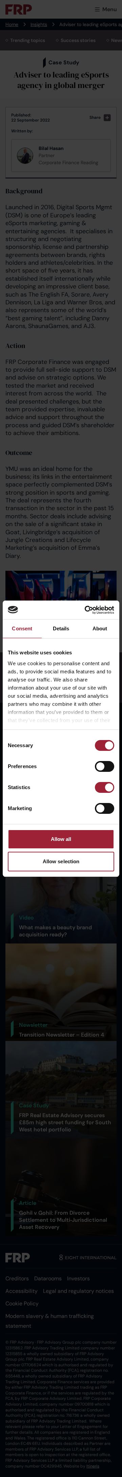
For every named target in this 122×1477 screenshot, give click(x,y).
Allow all (61, 839)
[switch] (104, 766)
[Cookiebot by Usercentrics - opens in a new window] (86, 610)
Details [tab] (61, 628)
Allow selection (61, 861)
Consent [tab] (22, 628)
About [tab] (100, 628)
